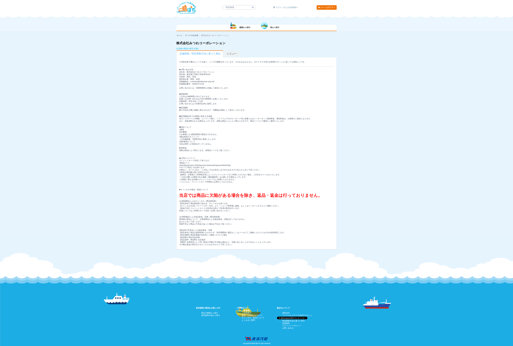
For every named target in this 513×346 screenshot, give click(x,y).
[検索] (252, 7)
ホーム (179, 35)
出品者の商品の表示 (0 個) (187, 48)
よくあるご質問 (248, 320)
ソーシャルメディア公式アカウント (297, 315)
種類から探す (245, 27)
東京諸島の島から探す (210, 315)
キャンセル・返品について (253, 318)
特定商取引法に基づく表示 (293, 321)
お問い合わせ (288, 328)
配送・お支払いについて (252, 315)
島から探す (275, 27)
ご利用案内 (246, 313)
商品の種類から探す (209, 313)
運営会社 (286, 313)
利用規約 (286, 323)
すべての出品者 (191, 35)
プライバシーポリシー (291, 326)
